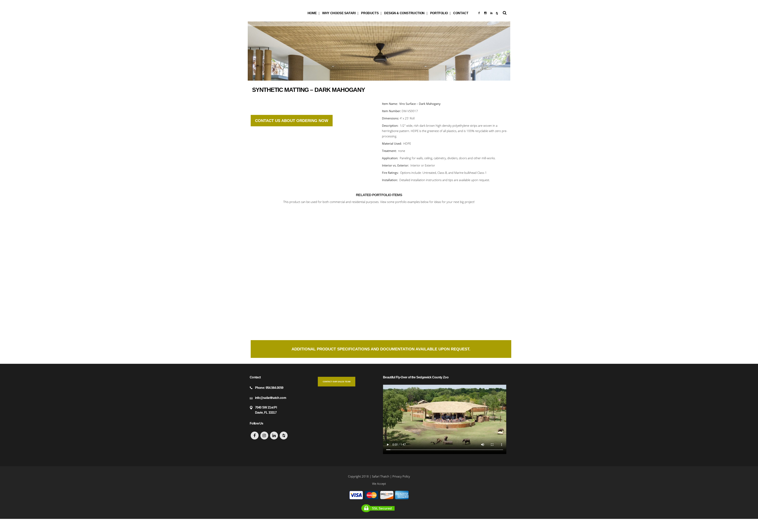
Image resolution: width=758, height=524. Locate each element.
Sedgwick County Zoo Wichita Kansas (281, 239)
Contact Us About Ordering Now (291, 120)
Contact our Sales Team (336, 382)
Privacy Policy (401, 476)
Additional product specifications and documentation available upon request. (381, 349)
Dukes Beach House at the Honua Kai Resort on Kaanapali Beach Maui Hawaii (281, 305)
